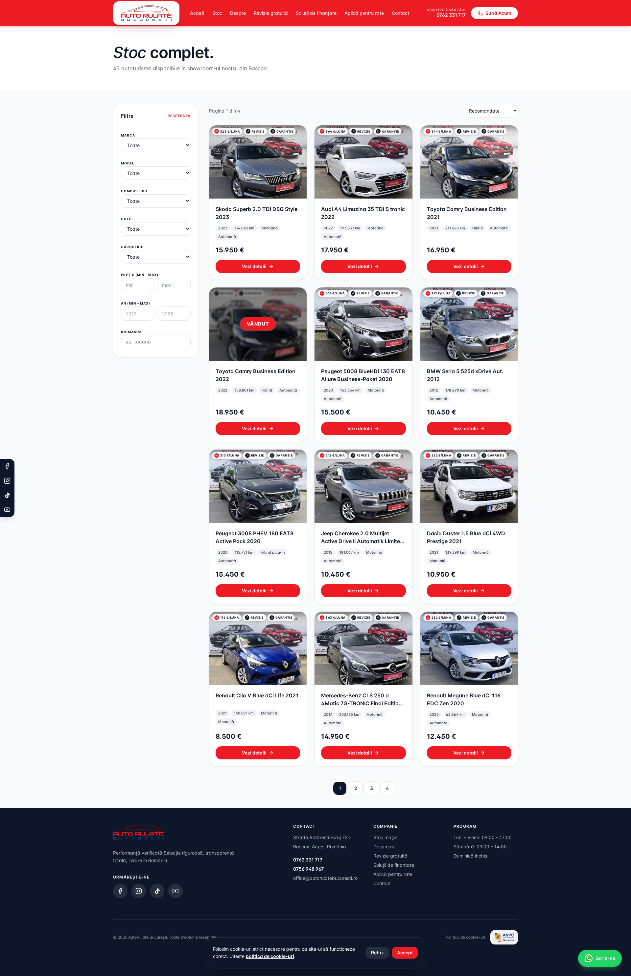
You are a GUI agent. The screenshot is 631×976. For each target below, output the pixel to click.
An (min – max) (135, 303)
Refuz (377, 952)
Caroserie (132, 247)
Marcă (128, 135)
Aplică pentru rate (364, 13)
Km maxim (131, 332)
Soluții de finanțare (316, 13)
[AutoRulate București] (146, 13)
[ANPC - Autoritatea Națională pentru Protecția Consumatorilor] (504, 937)
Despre (238, 13)
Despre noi (384, 846)
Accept (405, 952)
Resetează (179, 116)
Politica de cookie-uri (465, 937)
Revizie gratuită (271, 13)
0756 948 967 (308, 869)
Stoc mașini (385, 837)
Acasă (197, 13)
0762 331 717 (451, 15)
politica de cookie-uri (270, 956)
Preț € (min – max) (139, 275)
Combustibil (134, 191)
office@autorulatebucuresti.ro (325, 878)
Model (127, 163)
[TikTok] (157, 891)
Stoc (217, 13)
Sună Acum (498, 13)
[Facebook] (120, 891)
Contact (400, 13)
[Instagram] (138, 891)
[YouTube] (175, 891)
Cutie (127, 219)
